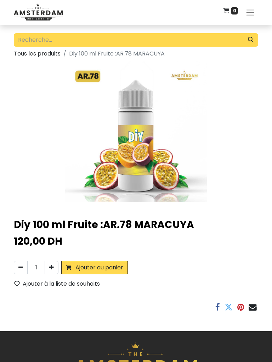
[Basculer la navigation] (250, 12)
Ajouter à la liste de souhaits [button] (61, 284)
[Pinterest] (240, 307)
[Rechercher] (250, 40)
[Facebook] (217, 307)
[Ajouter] (51, 267)
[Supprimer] (21, 267)
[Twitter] (229, 307)
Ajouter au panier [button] (98, 267)
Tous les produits (37, 53)
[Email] (253, 307)
